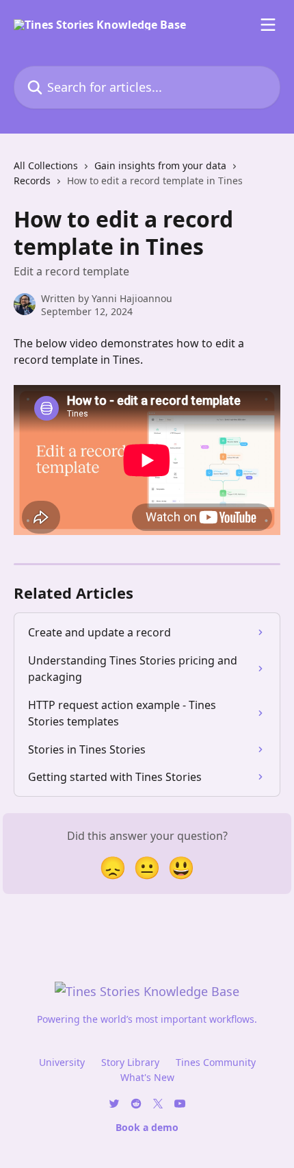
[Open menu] (268, 24)
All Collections (46, 165)
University (62, 1062)
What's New (147, 1077)
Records (32, 180)
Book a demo (147, 1127)
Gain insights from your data (160, 165)
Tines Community (216, 1062)
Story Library (130, 1062)
